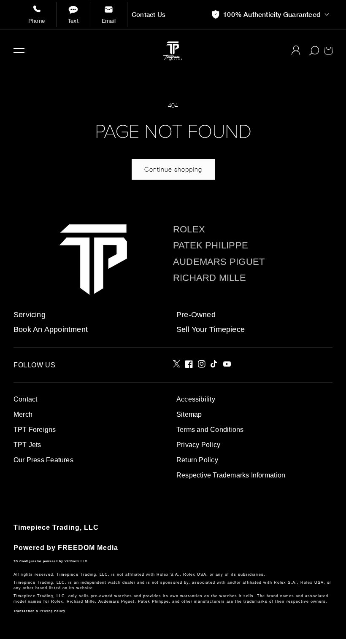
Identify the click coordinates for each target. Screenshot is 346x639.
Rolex (189, 229)
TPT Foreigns (35, 429)
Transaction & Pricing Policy (39, 610)
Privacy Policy (198, 444)
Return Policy (197, 460)
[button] (19, 50)
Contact (25, 399)
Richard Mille (209, 278)
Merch (23, 414)
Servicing (30, 314)
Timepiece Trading (47, 527)
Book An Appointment (51, 329)
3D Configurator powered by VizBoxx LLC (50, 561)
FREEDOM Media (88, 547)
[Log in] (296, 51)
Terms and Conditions (209, 429)
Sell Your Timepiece (210, 329)
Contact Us (148, 15)
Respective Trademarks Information (230, 475)
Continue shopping (173, 169)
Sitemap (189, 414)
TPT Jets (27, 444)
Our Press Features (43, 460)
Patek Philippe (210, 245)
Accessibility (195, 399)
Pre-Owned (196, 314)
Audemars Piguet (219, 262)
